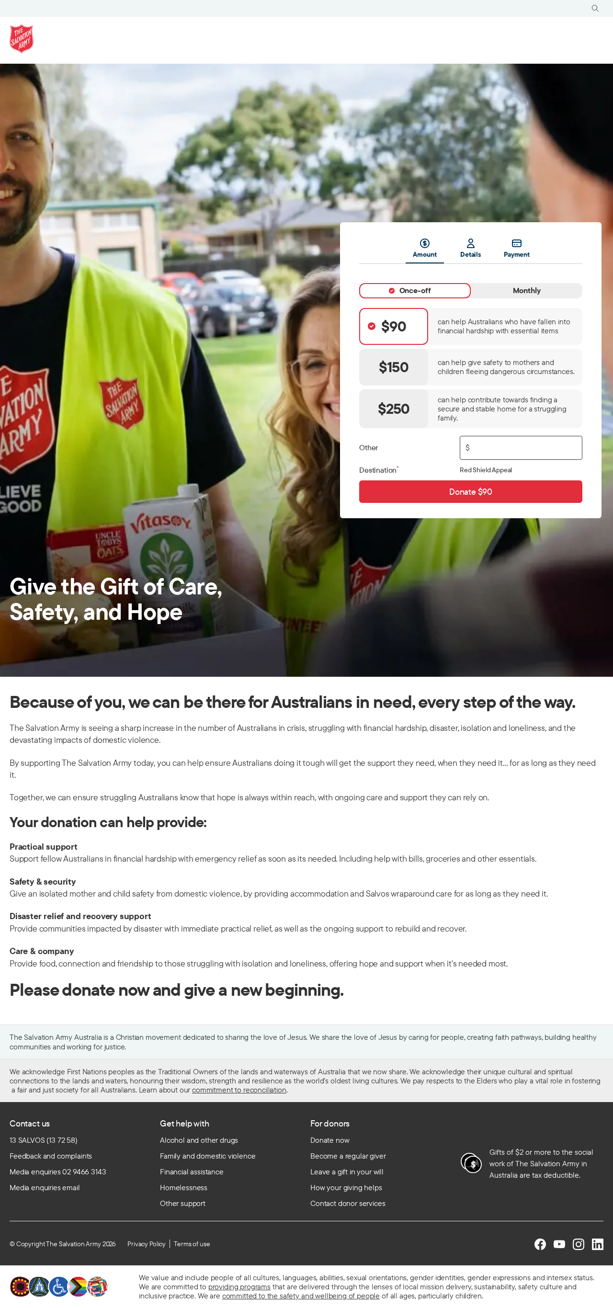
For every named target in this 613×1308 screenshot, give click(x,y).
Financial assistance (192, 1171)
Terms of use (192, 1244)
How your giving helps (346, 1187)
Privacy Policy (146, 1244)
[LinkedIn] (597, 1244)
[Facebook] (540, 1244)
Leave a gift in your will (347, 1171)
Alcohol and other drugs (199, 1140)
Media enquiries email (45, 1187)
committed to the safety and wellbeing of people (301, 1295)
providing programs (239, 1286)
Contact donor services (347, 1203)
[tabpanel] (470, 383)
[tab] (415, 290)
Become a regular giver (348, 1155)
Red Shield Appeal (486, 469)
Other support (182, 1203)
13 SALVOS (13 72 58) (44, 1140)
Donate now (329, 1140)
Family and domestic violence (208, 1155)
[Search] (595, 8)
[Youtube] (559, 1244)
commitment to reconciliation (239, 1089)
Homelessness (183, 1187)
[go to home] (22, 38)
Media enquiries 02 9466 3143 (58, 1171)
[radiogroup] (470, 368)
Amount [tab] (424, 254)
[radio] (470, 326)
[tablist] (470, 251)
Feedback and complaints (51, 1155)
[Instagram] (578, 1244)
